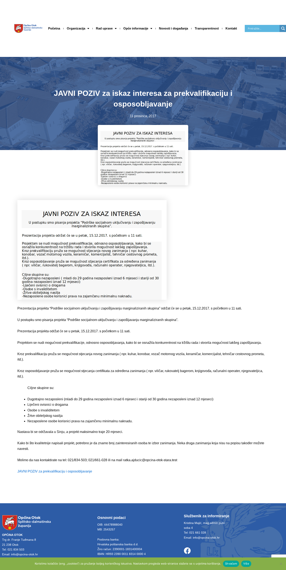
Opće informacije (135, 28)
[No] (281, 564)
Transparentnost (207, 28)
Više (246, 563)
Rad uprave (104, 28)
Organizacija (76, 28)
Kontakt (231, 28)
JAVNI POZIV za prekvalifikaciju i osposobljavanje (54, 471)
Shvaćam (231, 563)
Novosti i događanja (173, 28)
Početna (54, 28)
